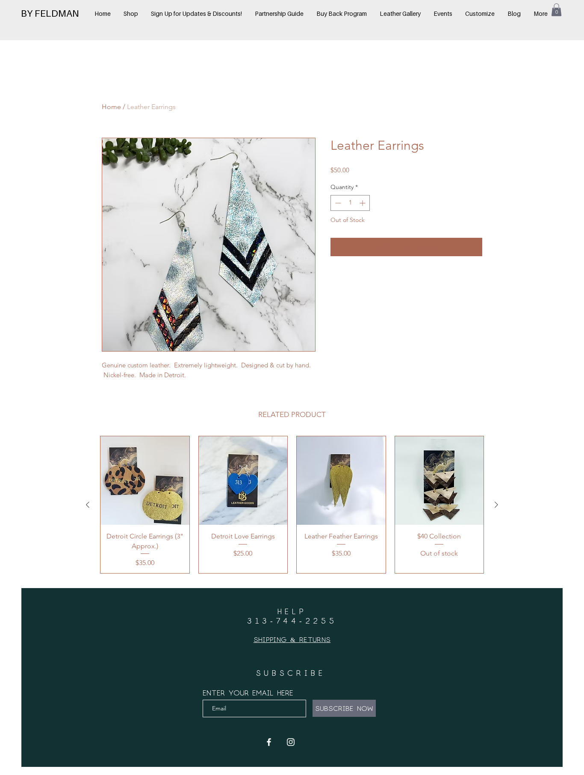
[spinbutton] (350, 202)
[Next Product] (496, 505)
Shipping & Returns (292, 639)
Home (111, 107)
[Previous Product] (88, 505)
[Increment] (363, 202)
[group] (292, 504)
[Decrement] (337, 202)
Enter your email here (248, 692)
